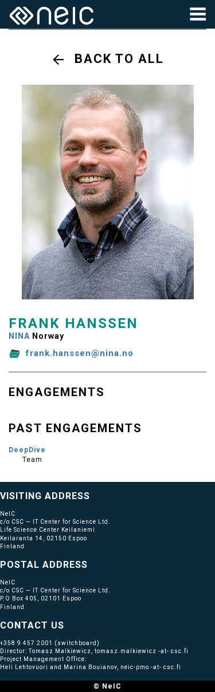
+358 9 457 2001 (26, 643)
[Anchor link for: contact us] (69, 624)
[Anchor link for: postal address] (92, 563)
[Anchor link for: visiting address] (95, 495)
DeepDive (27, 450)
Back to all (119, 59)
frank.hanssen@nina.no (80, 353)
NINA (19, 336)
